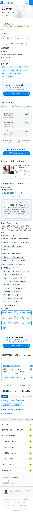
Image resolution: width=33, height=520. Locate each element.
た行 (23, 396)
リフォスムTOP (5, 419)
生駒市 (5, 401)
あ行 (4, 396)
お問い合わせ (15, 499)
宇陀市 (12, 401)
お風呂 (12, 106)
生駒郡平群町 (21, 401)
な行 (29, 396)
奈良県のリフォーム (18, 419)
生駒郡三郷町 (6, 405)
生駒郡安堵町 (6, 409)
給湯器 (29, 106)
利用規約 (8, 502)
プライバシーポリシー (19, 502)
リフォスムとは (6, 424)
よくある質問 (25, 499)
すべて (5, 106)
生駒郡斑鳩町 (17, 405)
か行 (11, 396)
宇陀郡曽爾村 (17, 409)
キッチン (20, 106)
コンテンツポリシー (12, 505)
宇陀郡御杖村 (6, 413)
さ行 (17, 396)
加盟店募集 (23, 505)
